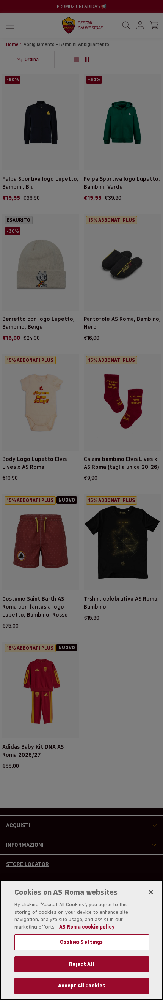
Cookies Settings (81, 942)
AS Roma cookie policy (86, 927)
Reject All (81, 964)
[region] (81, 940)
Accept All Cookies (81, 986)
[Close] (151, 892)
